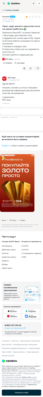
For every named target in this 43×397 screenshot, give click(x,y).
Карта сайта (6, 352)
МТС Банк (13, 220)
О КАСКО (25, 246)
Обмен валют (7, 268)
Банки (4, 220)
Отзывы (22, 220)
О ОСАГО (25, 250)
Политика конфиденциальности (14, 348)
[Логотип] (21, 361)
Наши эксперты (19, 352)
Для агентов (6, 344)
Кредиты (5, 261)
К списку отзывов (12, 10)
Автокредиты (7, 246)
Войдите (5, 145)
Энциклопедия (34, 348)
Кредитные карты (9, 257)
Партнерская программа (30, 341)
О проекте (6, 341)
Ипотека (5, 253)
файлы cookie (26, 377)
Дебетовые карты (9, 250)
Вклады (5, 264)
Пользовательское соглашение (25, 344)
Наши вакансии (33, 352)
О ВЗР (23, 257)
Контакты (15, 341)
